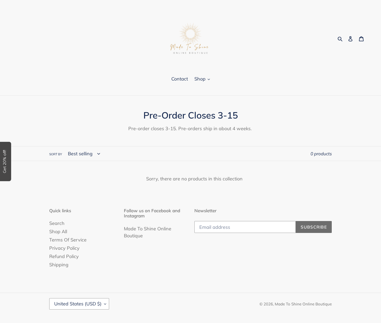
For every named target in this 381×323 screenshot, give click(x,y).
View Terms (151, 151)
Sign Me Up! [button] (192, 167)
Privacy (171, 151)
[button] (254, 39)
